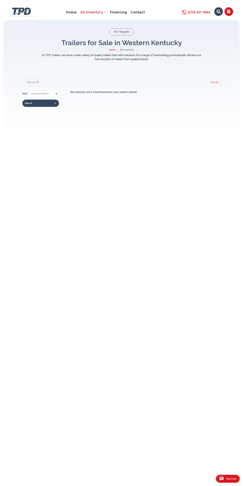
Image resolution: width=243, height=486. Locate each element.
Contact (138, 12)
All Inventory (91, 12)
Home (71, 12)
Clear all (214, 82)
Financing (118, 12)
